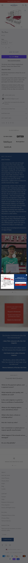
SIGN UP (20, 284)
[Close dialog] (26, 275)
